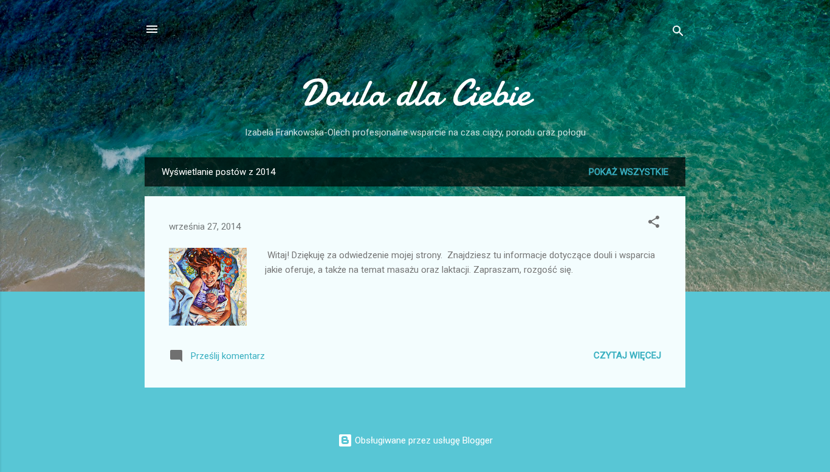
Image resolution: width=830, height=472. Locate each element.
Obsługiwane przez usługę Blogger (422, 440)
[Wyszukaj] (678, 33)
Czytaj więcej (627, 355)
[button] (654, 223)
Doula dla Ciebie (415, 93)
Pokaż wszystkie (628, 171)
